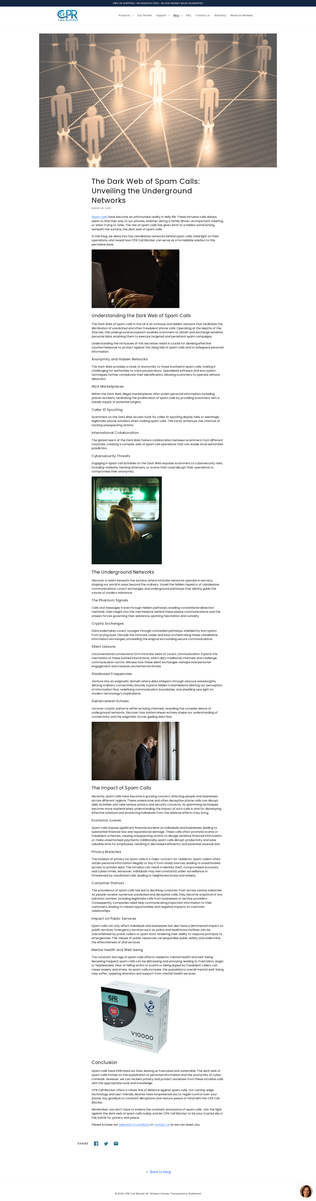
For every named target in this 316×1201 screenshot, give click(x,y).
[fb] (96, 1143)
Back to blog (160, 1172)
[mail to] (116, 1143)
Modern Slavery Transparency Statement (176, 1193)
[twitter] (106, 1143)
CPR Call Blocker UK (137, 1193)
